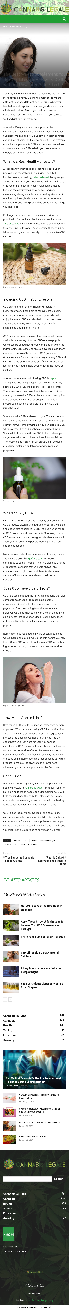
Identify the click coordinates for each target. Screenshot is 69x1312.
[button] (5, 19)
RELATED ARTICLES (21, 879)
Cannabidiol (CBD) (18, 26)
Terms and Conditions (14, 1251)
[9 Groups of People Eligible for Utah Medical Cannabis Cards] (9, 1098)
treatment (32, 844)
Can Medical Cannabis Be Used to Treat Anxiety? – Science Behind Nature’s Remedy (33, 1080)
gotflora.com (35, 558)
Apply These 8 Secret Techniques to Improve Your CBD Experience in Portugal (42, 925)
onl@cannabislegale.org (40, 1300)
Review (8, 844)
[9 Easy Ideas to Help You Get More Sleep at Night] (11, 972)
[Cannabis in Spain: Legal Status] (9, 1140)
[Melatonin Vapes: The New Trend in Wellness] (11, 909)
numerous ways (34, 787)
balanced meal (40, 177)
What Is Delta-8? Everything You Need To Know (52, 861)
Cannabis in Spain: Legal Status (33, 1136)
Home (4, 26)
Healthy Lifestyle (47, 840)
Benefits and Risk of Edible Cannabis (43, 937)
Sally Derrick (12, 1085)
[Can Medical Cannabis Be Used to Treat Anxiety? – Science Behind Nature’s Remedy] (34, 1069)
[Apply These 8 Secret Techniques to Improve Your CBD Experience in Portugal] (11, 925)
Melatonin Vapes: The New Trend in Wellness (39, 1122)
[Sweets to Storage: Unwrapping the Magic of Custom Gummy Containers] (9, 1112)
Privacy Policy (10, 1246)
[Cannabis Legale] (34, 7)
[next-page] (10, 999)
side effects (19, 844)
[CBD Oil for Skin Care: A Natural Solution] (11, 956)
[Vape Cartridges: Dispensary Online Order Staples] (11, 987)
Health (34, 840)
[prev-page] (5, 999)
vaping (53, 378)
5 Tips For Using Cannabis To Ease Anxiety (18, 859)
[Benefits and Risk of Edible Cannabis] (11, 941)
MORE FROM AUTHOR (24, 894)
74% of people (11, 223)
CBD (25, 840)
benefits (16, 840)
